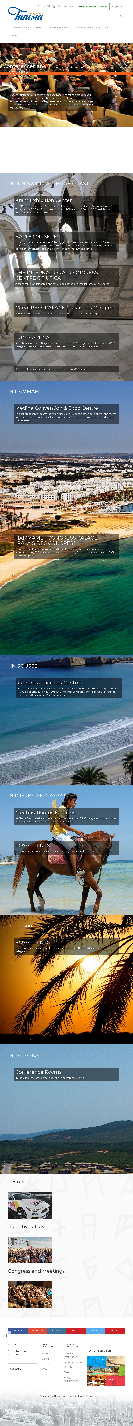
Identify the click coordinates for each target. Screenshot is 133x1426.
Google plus (37, 1331)
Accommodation (72, 1362)
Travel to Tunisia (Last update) (91, 6)
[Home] (26, 13)
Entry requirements (71, 1379)
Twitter (95, 1331)
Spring (45, 1358)
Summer (47, 1364)
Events (14, 36)
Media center (102, 27)
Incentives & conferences (78, 67)
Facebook (17, 1331)
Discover (38, 27)
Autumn (47, 1353)
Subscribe (15, 1368)
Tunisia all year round (58, 27)
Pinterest (115, 1331)
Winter (46, 1369)
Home (58, 67)
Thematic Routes (82, 27)
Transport (69, 1372)
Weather (69, 1367)
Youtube (76, 1331)
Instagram (57, 1331)
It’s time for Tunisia (20, 27)
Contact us (68, 6)
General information (70, 1355)
